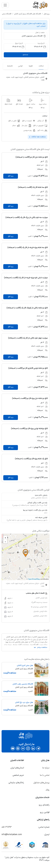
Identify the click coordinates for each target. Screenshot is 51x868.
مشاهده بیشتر (40, 647)
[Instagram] (28, 748)
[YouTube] (13, 748)
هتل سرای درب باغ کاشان (24, 702)
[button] (25, 553)
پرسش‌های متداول (41, 782)
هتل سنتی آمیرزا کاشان (25, 665)
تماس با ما (44, 775)
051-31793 (7, 827)
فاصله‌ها (10, 66)
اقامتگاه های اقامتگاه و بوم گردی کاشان (27, 14)
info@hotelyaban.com (12, 834)
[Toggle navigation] (5, 5)
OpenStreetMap (34, 579)
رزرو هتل (46, 14)
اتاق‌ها (31, 66)
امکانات (41, 66)
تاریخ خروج (19, 43)
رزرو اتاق (10, 176)
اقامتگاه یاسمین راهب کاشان (23, 684)
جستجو (25, 54)
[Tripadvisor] (23, 748)
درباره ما (45, 767)
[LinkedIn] (33, 748)
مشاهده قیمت (9, 673)
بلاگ (47, 790)
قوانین (20, 66)
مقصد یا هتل (40, 32)
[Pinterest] (18, 748)
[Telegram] (38, 748)
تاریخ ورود (41, 43)
